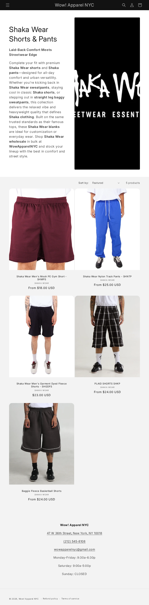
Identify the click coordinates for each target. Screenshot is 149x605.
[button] (8, 5)
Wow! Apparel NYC (29, 599)
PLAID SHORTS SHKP (107, 383)
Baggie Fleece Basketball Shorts (42, 490)
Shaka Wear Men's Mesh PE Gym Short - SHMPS (42, 278)
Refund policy (50, 598)
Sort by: (83, 182)
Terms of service (70, 598)
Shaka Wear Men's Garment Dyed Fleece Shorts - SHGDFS (42, 385)
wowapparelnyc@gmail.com (74, 549)
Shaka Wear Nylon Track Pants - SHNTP (107, 276)
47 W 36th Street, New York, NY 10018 (74, 533)
